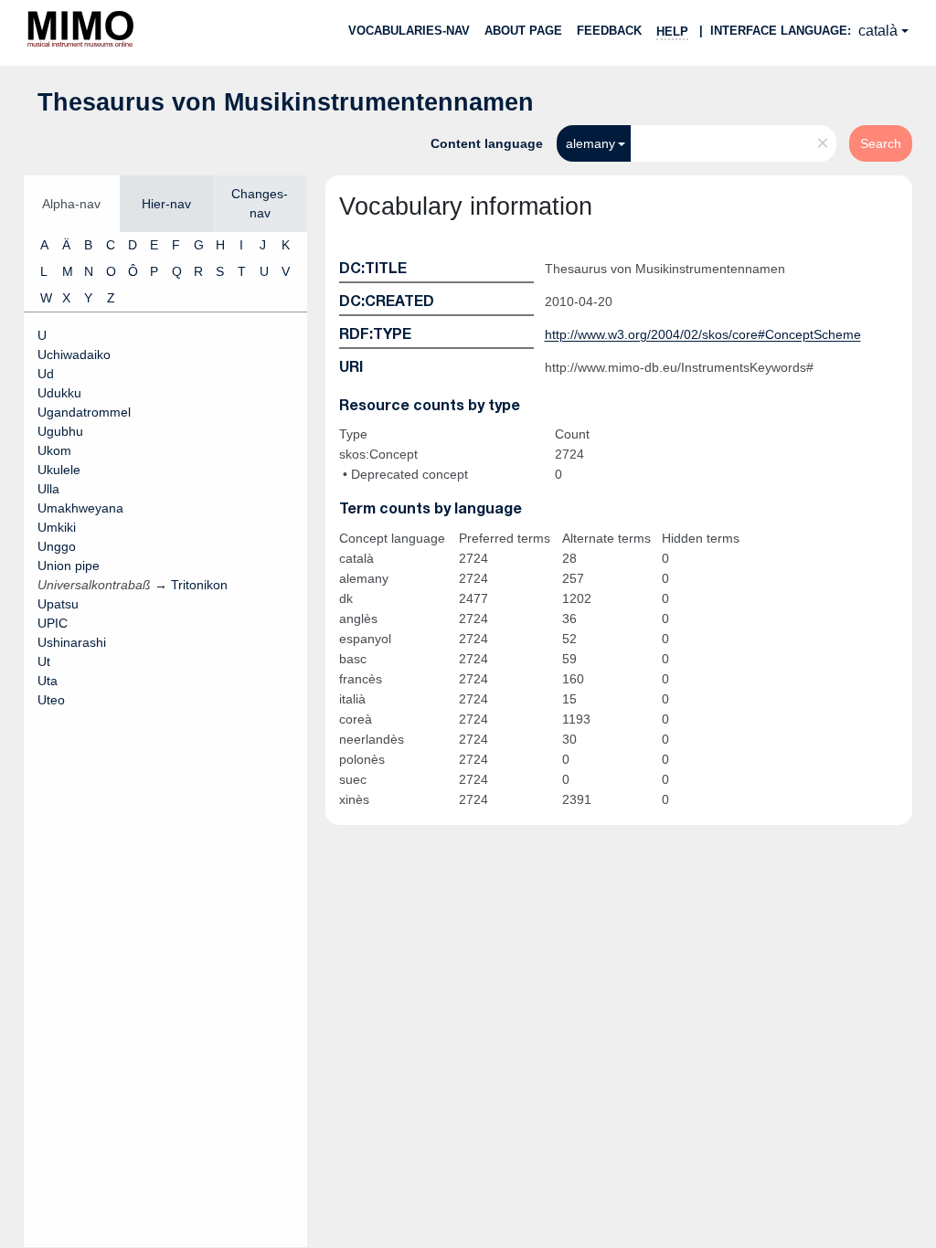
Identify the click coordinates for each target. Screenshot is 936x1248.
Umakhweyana (80, 508)
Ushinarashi (71, 642)
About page (523, 30)
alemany (590, 143)
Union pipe (68, 565)
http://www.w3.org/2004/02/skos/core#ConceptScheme (703, 334)
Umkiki (56, 527)
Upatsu (58, 604)
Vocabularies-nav (409, 30)
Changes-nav (259, 203)
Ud (45, 373)
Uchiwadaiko (74, 354)
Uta (47, 680)
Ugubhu (60, 431)
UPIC (52, 623)
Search (880, 143)
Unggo (56, 546)
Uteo (51, 700)
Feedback (609, 30)
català (878, 30)
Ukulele (58, 469)
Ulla (48, 488)
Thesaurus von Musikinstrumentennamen (285, 102)
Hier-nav (166, 203)
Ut (43, 661)
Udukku (59, 393)
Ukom (54, 450)
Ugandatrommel (84, 412)
